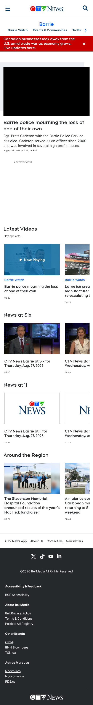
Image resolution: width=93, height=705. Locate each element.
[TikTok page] (42, 556)
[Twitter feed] (33, 556)
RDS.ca (10, 681)
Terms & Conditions (18, 618)
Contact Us (55, 541)
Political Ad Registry (19, 623)
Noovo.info (13, 671)
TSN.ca (10, 652)
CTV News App (16, 541)
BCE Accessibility (17, 595)
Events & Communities (50, 30)
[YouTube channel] (50, 556)
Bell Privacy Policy (18, 613)
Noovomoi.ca (14, 676)
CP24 (9, 642)
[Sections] (7, 8)
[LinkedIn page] (59, 556)
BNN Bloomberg (16, 647)
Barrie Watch (18, 30)
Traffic (77, 30)
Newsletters (74, 541)
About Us (36, 541)
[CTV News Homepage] (46, 8)
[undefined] (32, 271)
